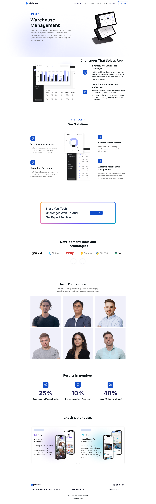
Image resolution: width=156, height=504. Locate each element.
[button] (77, 3)
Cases (92, 3)
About (85, 3)
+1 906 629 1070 (113, 489)
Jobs (99, 3)
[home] (32, 3)
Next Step (95, 213)
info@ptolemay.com (78, 489)
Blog (105, 3)
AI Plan (123, 3)
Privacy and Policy (78, 498)
